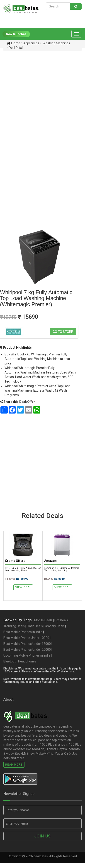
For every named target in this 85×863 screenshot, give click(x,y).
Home (15, 43)
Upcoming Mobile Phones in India (26, 655)
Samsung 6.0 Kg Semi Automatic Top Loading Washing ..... (61, 569)
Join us (42, 836)
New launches (16, 34)
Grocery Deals (55, 626)
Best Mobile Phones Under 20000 (27, 649)
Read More (14, 764)
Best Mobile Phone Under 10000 (26, 638)
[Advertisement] (42, 97)
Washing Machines (56, 43)
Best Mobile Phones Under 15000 (27, 643)
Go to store (63, 331)
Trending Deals (14, 626)
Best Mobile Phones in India (22, 632)
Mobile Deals (43, 620)
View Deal (23, 587)
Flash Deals (35, 626)
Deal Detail (16, 48)
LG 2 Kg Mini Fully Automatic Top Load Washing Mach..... (23, 569)
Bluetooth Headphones (19, 661)
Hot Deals (61, 620)
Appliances (31, 43)
